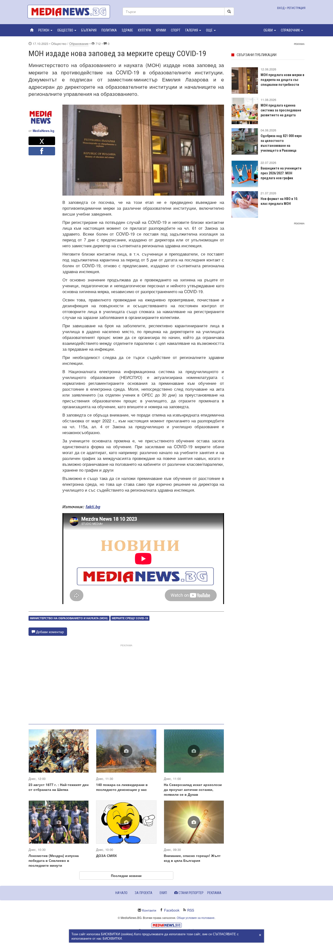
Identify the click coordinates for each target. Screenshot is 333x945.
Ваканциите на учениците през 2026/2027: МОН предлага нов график (281, 173)
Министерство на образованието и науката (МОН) (69, 618)
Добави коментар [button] (49, 631)
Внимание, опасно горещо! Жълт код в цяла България (192, 858)
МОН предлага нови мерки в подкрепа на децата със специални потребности (282, 80)
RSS (190, 910)
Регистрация (296, 8)
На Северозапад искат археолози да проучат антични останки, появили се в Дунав (193, 789)
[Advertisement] (126, 682)
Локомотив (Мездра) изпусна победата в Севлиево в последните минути (54, 860)
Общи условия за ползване (196, 917)
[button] (45, 30)
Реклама (214, 893)
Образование (78, 43)
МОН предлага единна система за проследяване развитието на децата (281, 110)
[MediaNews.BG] (71, 11)
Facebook (171, 910)
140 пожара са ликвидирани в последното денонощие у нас (122, 787)
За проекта (143, 893)
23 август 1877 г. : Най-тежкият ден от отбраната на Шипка (58, 787)
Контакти (149, 910)
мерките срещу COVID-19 (130, 618)
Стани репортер (191, 893)
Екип (163, 893)
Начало (121, 893)
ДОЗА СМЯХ (106, 855)
